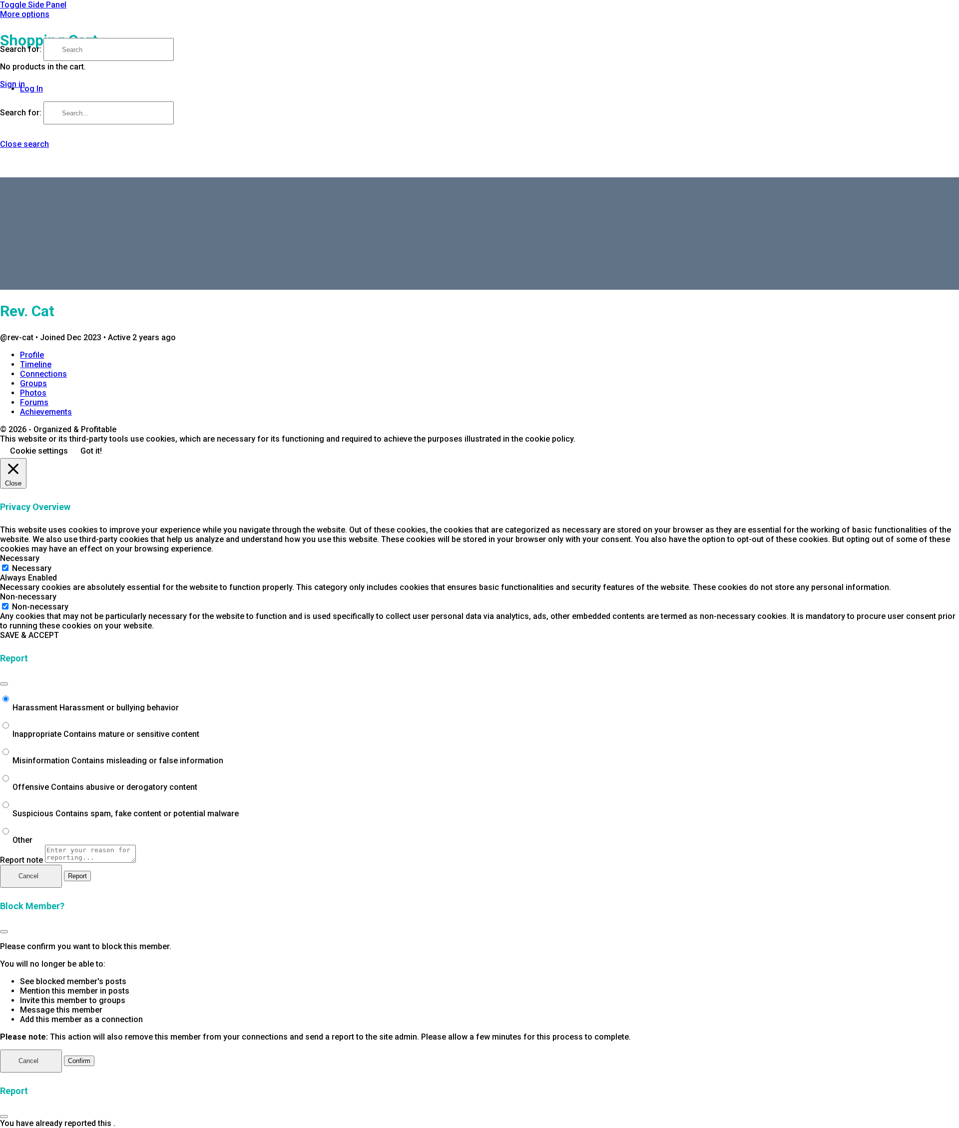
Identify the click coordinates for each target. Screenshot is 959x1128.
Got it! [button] (91, 451)
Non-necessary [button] (28, 596)
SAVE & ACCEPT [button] (29, 635)
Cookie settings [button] (39, 451)
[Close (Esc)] (4, 683)
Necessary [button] (19, 558)
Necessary (31, 568)
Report (77, 876)
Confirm (79, 1061)
